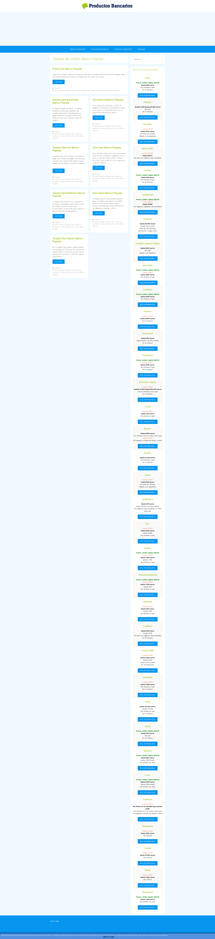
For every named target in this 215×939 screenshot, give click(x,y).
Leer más (60, 82)
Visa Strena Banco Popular (108, 99)
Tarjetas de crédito (100, 49)
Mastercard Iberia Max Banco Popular (65, 101)
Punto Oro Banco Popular (67, 68)
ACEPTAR (108, 937)
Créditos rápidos (77, 49)
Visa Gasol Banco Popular (107, 193)
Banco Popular (60, 90)
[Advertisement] (107, 29)
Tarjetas (57, 88)
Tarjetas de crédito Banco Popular (108, 90)
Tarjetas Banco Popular (73, 90)
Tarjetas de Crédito (88, 90)
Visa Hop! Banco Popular (106, 147)
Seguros (141, 49)
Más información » (147, 117)
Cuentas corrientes (123, 49)
